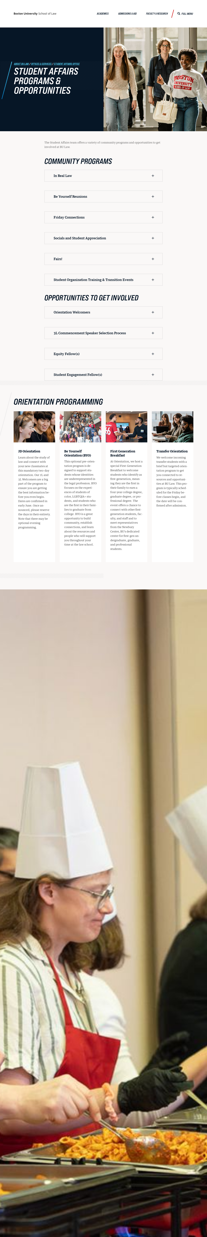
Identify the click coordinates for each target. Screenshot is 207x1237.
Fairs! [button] (58, 259)
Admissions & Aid (127, 13)
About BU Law (21, 63)
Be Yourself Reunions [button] (70, 196)
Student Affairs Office (67, 63)
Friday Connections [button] (69, 217)
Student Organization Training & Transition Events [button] (93, 280)
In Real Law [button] (63, 176)
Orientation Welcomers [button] (72, 312)
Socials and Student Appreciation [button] (80, 238)
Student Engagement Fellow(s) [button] (78, 375)
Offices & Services (41, 63)
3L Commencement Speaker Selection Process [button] (90, 333)
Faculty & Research (157, 13)
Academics (103, 13)
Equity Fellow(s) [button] (67, 354)
